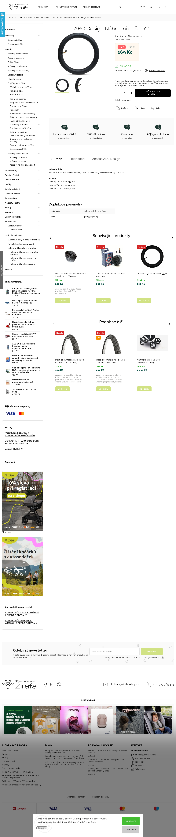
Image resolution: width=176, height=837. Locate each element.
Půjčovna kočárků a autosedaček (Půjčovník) (20, 434)
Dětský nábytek (12, 175)
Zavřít (165, 117)
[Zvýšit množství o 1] (131, 93)
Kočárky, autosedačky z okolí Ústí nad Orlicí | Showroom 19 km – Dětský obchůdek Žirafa (65, 757)
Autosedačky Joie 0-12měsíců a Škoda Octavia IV (22, 614)
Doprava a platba (10, 750)
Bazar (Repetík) (14, 449)
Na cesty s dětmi (12, 203)
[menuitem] (44, 7)
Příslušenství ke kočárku (21, 87)
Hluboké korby (14, 79)
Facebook (45, 684)
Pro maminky (11, 198)
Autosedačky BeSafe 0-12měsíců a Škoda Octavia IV (21, 621)
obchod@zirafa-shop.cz (124, 684)
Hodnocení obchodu (100, 797)
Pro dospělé (10, 221)
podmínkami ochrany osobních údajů (147, 657)
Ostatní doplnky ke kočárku (22, 145)
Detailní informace (123, 100)
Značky (8, 270)
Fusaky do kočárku (18, 106)
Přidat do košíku (153, 93)
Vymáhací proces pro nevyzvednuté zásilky (21, 785)
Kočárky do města (18, 161)
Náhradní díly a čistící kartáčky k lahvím (24, 253)
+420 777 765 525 (163, 684)
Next (172, 238)
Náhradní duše (16, 94)
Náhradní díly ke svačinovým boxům (23, 259)
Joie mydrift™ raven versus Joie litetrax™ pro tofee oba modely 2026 (108, 770)
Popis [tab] (59, 159)
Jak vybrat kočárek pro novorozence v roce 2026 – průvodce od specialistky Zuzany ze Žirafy (64, 764)
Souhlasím (131, 821)
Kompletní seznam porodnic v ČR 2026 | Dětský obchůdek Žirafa (63, 751)
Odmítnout (131, 830)
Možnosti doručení (157, 70)
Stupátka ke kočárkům (20, 128)
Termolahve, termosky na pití (21, 244)
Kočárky (9, 49)
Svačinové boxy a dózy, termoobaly (24, 240)
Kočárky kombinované (18, 54)
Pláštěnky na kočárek (20, 121)
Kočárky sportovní (16, 58)
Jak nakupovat (8, 761)
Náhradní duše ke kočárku (95, 211)
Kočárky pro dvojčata (17, 66)
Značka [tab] (106, 159)
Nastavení (42, 828)
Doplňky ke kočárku (17, 83)
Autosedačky (11, 170)
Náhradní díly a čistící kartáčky (22, 248)
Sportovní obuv (15, 226)
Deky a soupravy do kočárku (23, 136)
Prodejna (6, 754)
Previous (52, 238)
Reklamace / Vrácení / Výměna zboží (19, 781)
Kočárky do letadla (18, 157)
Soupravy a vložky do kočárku (24, 103)
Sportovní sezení (15, 75)
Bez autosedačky (16, 44)
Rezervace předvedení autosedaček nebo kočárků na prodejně (20, 776)
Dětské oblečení (12, 189)
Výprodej (9, 212)
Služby (8, 207)
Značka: (122, 39)
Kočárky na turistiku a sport (22, 165)
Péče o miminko (12, 180)
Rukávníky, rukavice (19, 125)
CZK (141, 7)
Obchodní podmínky (11, 768)
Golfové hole (13, 62)
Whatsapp (59, 684)
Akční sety (9, 36)
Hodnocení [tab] (77, 159)
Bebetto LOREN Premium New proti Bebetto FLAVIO (108, 751)
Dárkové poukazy (13, 217)
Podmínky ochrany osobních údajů (17, 772)
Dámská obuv (16, 230)
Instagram (52, 684)
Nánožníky (14, 110)
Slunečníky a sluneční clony (22, 114)
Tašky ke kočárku (18, 99)
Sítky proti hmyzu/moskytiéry (23, 117)
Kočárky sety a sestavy (18, 70)
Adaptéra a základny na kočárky (21, 140)
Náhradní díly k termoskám (22, 264)
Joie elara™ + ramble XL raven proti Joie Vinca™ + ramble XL (106, 760)
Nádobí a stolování (13, 235)
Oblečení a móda (12, 194)
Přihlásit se (151, 651)
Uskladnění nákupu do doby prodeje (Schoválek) (22, 442)
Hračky (8, 184)
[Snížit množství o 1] (118, 93)
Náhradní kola (16, 91)
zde (94, 822)
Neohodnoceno (135, 36)
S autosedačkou (15, 40)
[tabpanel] (71, 274)
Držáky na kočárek (18, 132)
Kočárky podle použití (18, 154)
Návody (5, 765)
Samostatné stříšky (18, 149)
